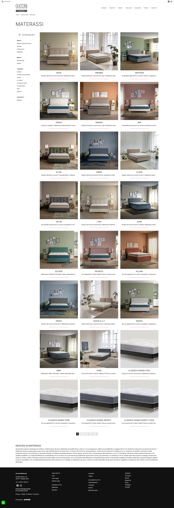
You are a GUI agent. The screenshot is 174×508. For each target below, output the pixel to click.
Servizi (127, 478)
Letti (53, 475)
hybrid (19, 77)
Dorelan (19, 46)
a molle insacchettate (23, 74)
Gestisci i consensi (33, 494)
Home (17, 14)
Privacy (18, 494)
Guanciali (91, 473)
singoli (19, 63)
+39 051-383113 (23, 482)
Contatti (154, 8)
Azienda (103, 8)
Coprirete (91, 485)
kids (18, 88)
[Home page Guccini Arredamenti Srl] (21, 8)
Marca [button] (19, 40)
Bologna (19, 100)
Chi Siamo (128, 475)
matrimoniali (20, 60)
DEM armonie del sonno (24, 43)
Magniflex (20, 52)
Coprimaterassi (93, 482)
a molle (19, 72)
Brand (120, 8)
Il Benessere (20, 49)
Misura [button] (19, 57)
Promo (146, 8)
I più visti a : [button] (20, 97)
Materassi (32, 14)
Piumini (90, 487)
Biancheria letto (93, 490)
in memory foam (22, 83)
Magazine (138, 8)
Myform (19, 91)
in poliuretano (21, 86)
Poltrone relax (56, 481)
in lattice (19, 80)
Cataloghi (128, 8)
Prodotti (112, 8)
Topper (90, 476)
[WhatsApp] (3, 502)
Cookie (23, 494)
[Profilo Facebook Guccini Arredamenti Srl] (169, 1)
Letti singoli (55, 478)
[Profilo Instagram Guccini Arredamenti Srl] (171, 1)
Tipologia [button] (20, 69)
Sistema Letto (24, 14)
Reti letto (54, 490)
